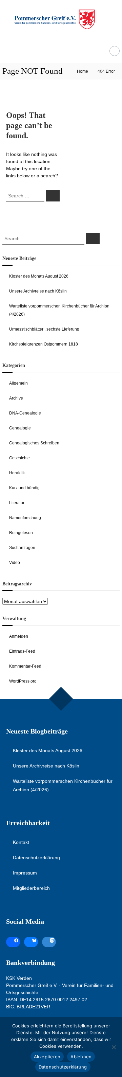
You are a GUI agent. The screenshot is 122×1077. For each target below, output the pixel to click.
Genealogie (20, 428)
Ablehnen (81, 1056)
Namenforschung (25, 517)
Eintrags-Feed (22, 651)
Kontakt (21, 842)
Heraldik (17, 473)
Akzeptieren (47, 1056)
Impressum (25, 873)
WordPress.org (23, 681)
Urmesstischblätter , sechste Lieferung (44, 329)
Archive (16, 398)
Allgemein (18, 383)
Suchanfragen (22, 547)
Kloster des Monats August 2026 (38, 276)
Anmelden (18, 636)
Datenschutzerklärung (36, 857)
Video (14, 562)
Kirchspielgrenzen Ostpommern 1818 (43, 344)
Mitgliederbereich (31, 888)
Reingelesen (21, 532)
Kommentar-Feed (25, 666)
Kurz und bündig (24, 487)
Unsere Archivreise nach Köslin (38, 291)
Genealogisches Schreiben (34, 443)
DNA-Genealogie (25, 413)
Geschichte (19, 458)
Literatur (16, 502)
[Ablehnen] (113, 1047)
